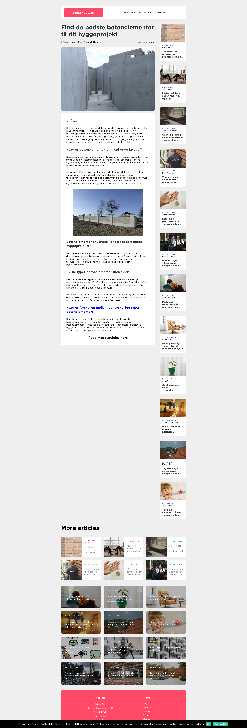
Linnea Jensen (168, 256)
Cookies (148, 13)
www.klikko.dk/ (103, 720)
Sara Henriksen (168, 298)
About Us (136, 13)
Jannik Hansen (93, 42)
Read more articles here (108, 338)
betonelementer (146, 42)
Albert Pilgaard (168, 339)
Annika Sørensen (169, 131)
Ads (126, 13)
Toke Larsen (167, 89)
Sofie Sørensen (169, 381)
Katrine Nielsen (169, 47)
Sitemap (146, 719)
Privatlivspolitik (220, 724)
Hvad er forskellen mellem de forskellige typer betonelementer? (103, 310)
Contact (160, 13)
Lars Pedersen (168, 173)
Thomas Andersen (170, 422)
